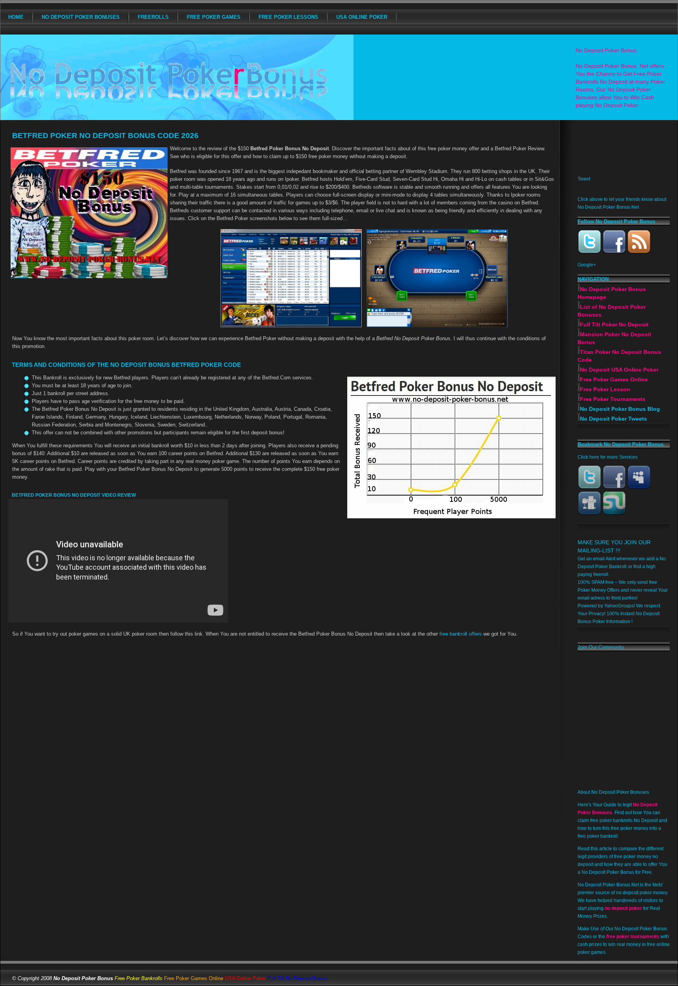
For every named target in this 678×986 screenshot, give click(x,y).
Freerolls (153, 17)
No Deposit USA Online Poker (619, 369)
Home (16, 17)
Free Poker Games (214, 17)
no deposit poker (623, 908)
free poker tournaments (632, 936)
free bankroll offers (460, 634)
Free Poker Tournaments (612, 399)
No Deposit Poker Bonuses (81, 17)
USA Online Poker (361, 17)
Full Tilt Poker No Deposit (614, 324)
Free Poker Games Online (614, 379)
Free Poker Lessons (288, 17)
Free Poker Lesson (605, 389)
